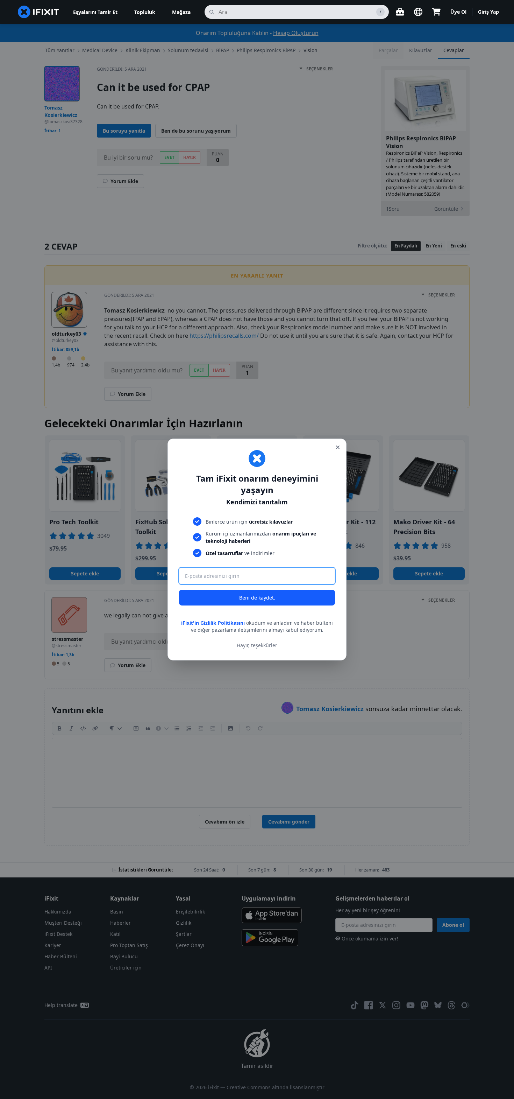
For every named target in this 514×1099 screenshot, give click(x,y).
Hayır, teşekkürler (257, 645)
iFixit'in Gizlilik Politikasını (213, 623)
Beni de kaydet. (257, 597)
